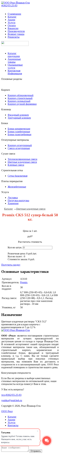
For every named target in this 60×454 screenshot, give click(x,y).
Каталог (12, 16)
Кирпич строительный (20, 98)
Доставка (13, 197)
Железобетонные (17, 186)
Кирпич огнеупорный (20, 145)
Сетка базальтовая (17, 175)
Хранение (13, 203)
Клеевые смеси (16, 165)
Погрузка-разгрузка (18, 200)
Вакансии (13, 28)
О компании (14, 14)
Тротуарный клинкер (19, 117)
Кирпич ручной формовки (22, 104)
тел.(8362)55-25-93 (11, 395)
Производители (16, 31)
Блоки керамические (19, 128)
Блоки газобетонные (19, 131)
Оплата (12, 25)
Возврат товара (16, 34)
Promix (24, 282)
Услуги (11, 22)
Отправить (36, 451)
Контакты (13, 425)
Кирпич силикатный (19, 101)
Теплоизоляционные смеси (22, 159)
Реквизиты (14, 37)
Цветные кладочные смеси (22, 162)
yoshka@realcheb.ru (11, 400)
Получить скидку (10, 264)
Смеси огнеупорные (19, 148)
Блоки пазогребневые (19, 134)
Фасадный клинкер (18, 115)
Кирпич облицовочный (20, 95)
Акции (11, 19)
